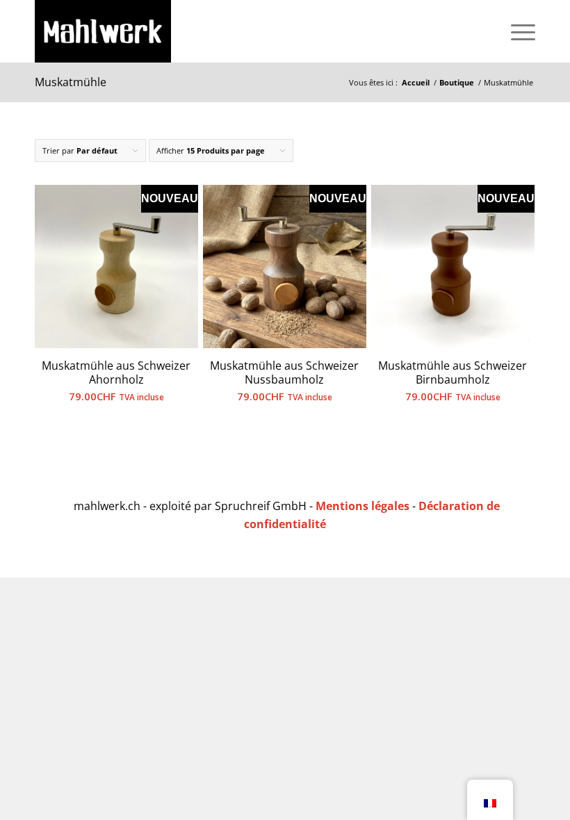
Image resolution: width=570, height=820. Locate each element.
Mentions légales (362, 506)
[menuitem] (516, 31)
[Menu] (516, 31)
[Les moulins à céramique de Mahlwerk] (103, 31)
